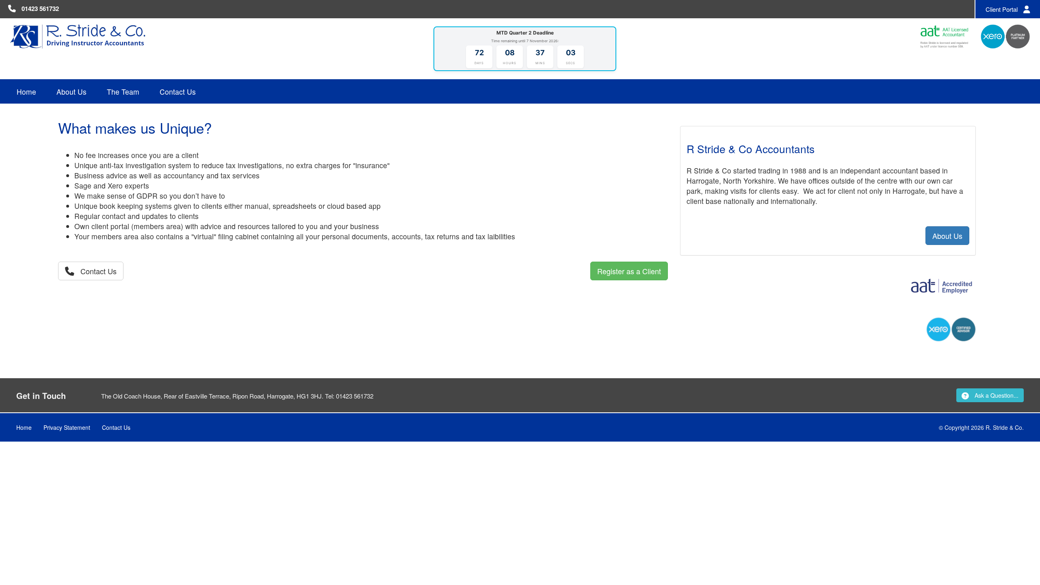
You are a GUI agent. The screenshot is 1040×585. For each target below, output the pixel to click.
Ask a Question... (995, 395)
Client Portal (1002, 9)
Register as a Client (629, 271)
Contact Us (178, 92)
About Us (71, 92)
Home (26, 92)
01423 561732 (40, 8)
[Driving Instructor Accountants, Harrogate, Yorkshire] (78, 36)
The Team (123, 92)
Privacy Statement (66, 427)
